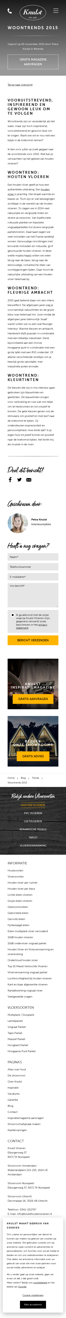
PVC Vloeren (33, 813)
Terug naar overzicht (20, 84)
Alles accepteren (33, 1304)
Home (11, 778)
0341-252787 (28, 1209)
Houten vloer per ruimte (22, 882)
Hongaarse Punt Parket (22, 1051)
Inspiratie (13, 1087)
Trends (35, 778)
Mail (10, 4)
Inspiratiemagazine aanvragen (26, 1118)
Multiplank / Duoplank (21, 1014)
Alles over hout (17, 1069)
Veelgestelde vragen (20, 996)
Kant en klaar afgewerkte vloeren (28, 984)
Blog (23, 778)
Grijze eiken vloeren (20, 900)
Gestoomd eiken (18, 907)
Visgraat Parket (17, 1027)
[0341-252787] (17, 4)
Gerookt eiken (16, 919)
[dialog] (33, 1265)
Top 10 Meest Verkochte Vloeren (27, 966)
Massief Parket (16, 1039)
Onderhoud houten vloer (23, 960)
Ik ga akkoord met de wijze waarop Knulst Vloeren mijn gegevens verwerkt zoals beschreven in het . (33, 621)
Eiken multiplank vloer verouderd (28, 931)
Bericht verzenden (33, 638)
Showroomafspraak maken (24, 1124)
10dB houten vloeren (20, 937)
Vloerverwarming (33, 845)
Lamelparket (15, 1020)
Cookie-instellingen (33, 1295)
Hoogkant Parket (18, 1045)
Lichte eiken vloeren (20, 894)
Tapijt (33, 837)
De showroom (16, 1075)
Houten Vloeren (33, 805)
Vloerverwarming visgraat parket (27, 972)
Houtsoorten (15, 870)
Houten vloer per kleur (21, 888)
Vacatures (14, 1093)
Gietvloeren (33, 821)
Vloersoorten (16, 876)
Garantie (13, 1099)
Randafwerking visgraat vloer (25, 990)
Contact (12, 1112)
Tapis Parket (15, 1033)
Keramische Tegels (33, 829)
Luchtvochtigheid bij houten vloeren (30, 978)
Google (22, 1286)
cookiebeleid (40, 1282)
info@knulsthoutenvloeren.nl (34, 1214)
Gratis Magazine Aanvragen (33, 60)
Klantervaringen (17, 1130)
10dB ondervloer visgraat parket (27, 943)
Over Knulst (15, 1081)
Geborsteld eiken (18, 913)
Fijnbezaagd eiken (18, 925)
